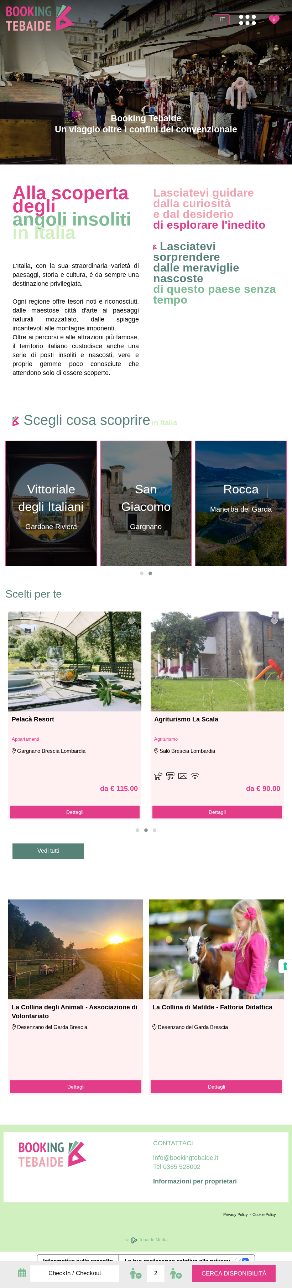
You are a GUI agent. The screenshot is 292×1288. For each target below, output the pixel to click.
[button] (141, 573)
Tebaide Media (153, 1239)
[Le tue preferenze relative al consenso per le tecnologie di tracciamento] (285, 966)
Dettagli (74, 812)
